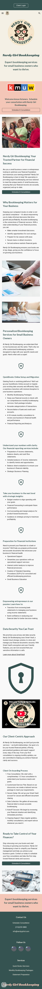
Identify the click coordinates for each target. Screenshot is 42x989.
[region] (21, 5)
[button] (2, 13)
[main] (21, 66)
